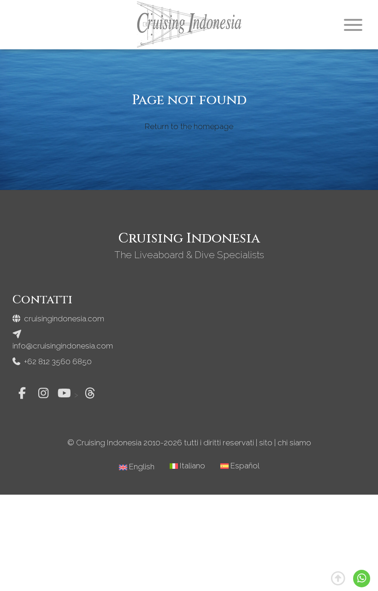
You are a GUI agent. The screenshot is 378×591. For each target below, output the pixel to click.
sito (265, 442)
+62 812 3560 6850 (57, 361)
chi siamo (294, 442)
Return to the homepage (189, 126)
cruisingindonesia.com (63, 318)
